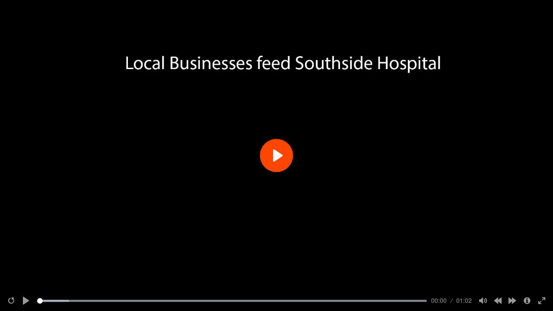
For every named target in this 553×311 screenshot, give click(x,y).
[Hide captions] (527, 301)
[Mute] (483, 301)
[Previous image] (498, 301)
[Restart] (11, 301)
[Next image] (512, 301)
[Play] (26, 301)
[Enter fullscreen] (542, 301)
